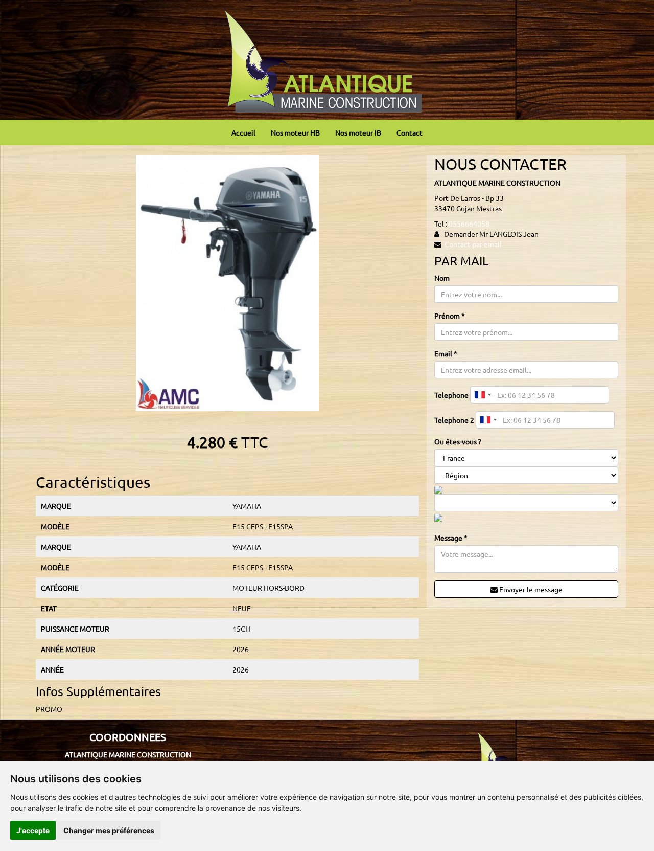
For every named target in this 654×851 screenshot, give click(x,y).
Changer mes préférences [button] (108, 830)
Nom (442, 277)
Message (451, 537)
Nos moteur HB (295, 132)
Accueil (243, 132)
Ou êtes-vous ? (457, 441)
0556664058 (469, 223)
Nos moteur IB (358, 132)
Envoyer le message (530, 589)
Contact (409, 132)
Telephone (451, 394)
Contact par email (473, 244)
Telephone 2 (454, 419)
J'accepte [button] (33, 830)
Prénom (449, 315)
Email (445, 353)
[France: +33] (482, 395)
